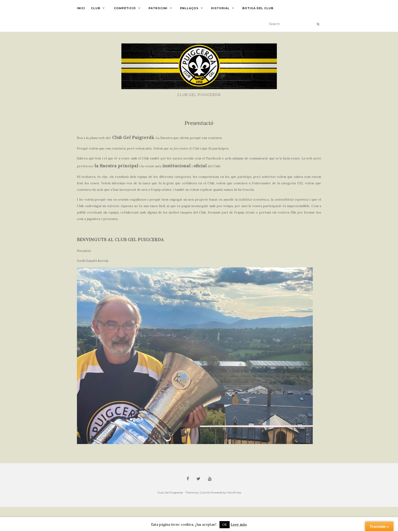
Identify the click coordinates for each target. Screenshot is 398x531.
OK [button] (224, 525)
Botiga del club (257, 8)
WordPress (234, 492)
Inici (81, 8)
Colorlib (204, 492)
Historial (220, 8)
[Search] (318, 24)
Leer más (239, 524)
